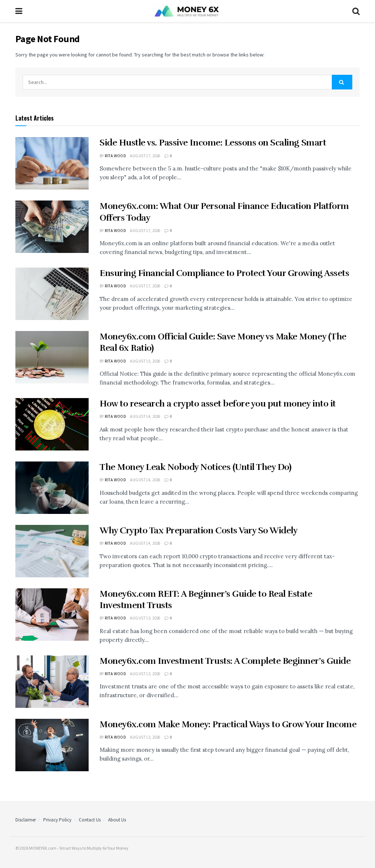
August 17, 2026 (145, 155)
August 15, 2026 (145, 361)
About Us (117, 820)
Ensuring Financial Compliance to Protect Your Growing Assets (224, 273)
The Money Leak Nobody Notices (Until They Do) (195, 466)
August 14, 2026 (145, 416)
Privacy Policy (57, 820)
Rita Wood (115, 155)
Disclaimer (25, 820)
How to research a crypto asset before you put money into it (218, 403)
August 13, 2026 (145, 618)
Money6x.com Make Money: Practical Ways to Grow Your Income (228, 724)
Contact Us (90, 820)
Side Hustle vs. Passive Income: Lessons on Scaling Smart (213, 142)
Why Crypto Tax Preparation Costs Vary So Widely (198, 530)
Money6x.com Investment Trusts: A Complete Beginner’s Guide (225, 660)
